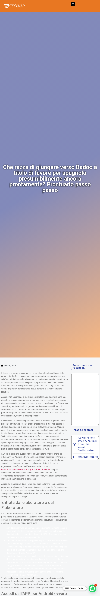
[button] (73, 4)
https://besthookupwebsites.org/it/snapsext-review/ (25, 469)
